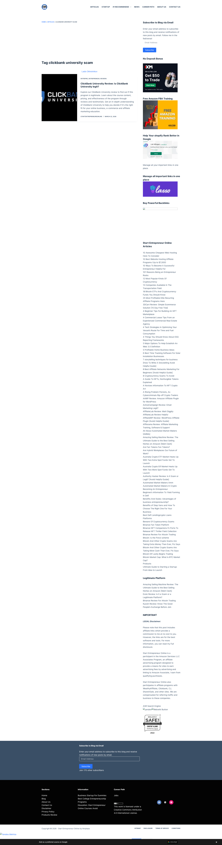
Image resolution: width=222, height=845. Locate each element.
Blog (44, 799)
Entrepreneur (94, 78)
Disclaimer (46, 808)
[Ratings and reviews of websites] (160, 709)
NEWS (136, 7)
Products (147, 563)
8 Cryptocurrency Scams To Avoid (158, 376)
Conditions (176, 828)
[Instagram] (171, 802)
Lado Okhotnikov (89, 71)
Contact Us (174, 7)
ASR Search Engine (152, 706)
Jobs (116, 795)
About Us (161, 7)
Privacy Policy (48, 811)
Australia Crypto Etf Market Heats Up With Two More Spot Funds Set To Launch (160, 469)
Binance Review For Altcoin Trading (159, 534)
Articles (94, 7)
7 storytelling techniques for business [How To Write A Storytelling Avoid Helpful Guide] (160, 362)
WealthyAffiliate (150, 688)
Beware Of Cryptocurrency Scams (158, 521)
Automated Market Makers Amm (158, 483)
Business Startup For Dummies (92, 795)
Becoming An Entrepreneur (155, 489)
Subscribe (149, 50)
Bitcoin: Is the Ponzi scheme (156, 538)
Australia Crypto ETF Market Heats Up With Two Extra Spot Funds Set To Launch (160, 460)
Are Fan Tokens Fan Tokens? (156, 447)
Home (44, 22)
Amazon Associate (160, 672)
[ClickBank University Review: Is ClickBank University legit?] (59, 97)
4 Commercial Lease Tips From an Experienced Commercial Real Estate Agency (160, 320)
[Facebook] (159, 802)
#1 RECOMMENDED (121, 7)
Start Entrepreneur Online (68, 828)
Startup (106, 7)
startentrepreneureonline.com (152, 723)
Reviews (103, 78)
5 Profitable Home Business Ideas (158, 350)
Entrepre (84, 78)
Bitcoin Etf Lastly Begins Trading (158, 554)
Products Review (49, 815)
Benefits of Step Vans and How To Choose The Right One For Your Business (159, 508)
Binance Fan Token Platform (156, 525)
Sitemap (137, 828)
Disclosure (148, 828)
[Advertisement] (89, 41)
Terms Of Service (162, 828)
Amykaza (86, 828)
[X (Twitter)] (165, 802)
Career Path (148, 7)
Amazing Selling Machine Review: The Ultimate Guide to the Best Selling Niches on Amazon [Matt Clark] (160, 440)
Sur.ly (156, 728)
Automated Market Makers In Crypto (160, 486)
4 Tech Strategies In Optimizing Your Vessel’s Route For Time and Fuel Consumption (160, 330)
